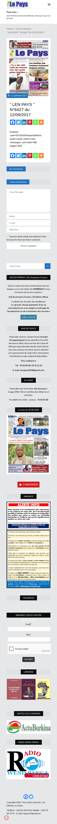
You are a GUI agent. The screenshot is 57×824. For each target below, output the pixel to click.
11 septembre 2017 (18, 96)
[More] (41, 122)
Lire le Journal (23, 28)
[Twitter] (18, 122)
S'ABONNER (30, 484)
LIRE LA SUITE (28, 317)
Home (10, 28)
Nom (28, 634)
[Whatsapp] (35, 122)
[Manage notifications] (6, 817)
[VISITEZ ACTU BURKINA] (28, 727)
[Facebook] (12, 122)
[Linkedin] (24, 122)
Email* (28, 624)
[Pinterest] (29, 122)
